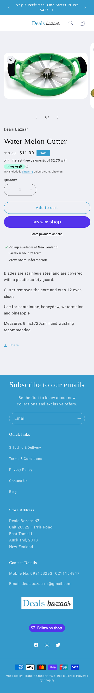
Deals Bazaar (66, 676)
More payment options (47, 234)
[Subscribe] (79, 419)
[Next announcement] (85, 8)
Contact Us (18, 481)
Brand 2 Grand (34, 676)
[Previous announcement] (9, 8)
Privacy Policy (20, 470)
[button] (10, 23)
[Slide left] (36, 118)
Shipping (27, 171)
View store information (28, 260)
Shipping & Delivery (25, 448)
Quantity (10, 180)
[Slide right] (57, 118)
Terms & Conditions (25, 459)
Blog (13, 492)
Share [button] (14, 345)
